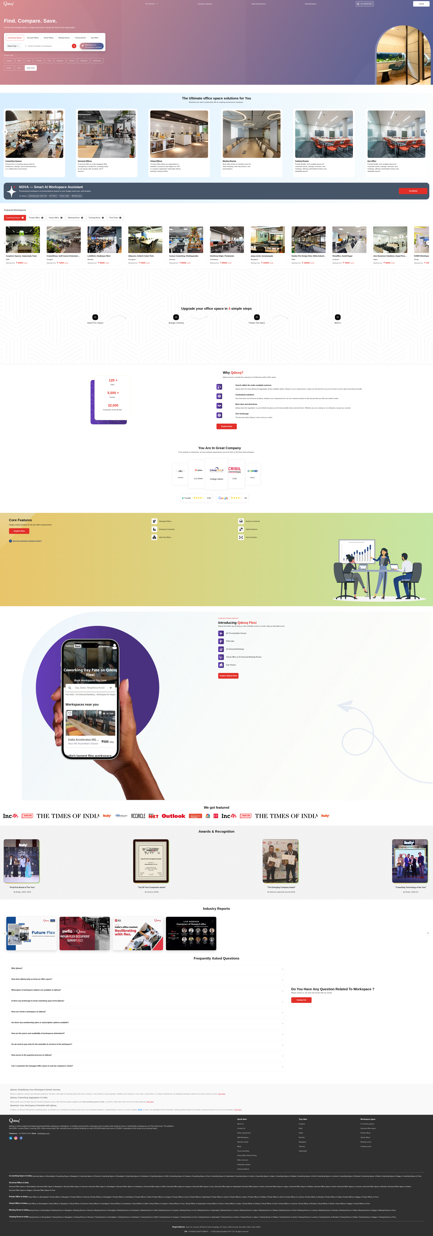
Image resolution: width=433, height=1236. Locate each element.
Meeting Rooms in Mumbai (329, 1210)
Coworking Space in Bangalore (67, 1176)
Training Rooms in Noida (349, 1217)
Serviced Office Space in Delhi (155, 1186)
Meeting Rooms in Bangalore (62, 1210)
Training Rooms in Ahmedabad (39, 1217)
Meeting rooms (365, 1142)
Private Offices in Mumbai (314, 1197)
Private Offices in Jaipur (238, 1197)
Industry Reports (243, 1169)
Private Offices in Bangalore (60, 1197)
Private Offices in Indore (220, 1197)
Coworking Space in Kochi (307, 1176)
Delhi (300, 1128)
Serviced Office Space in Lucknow (349, 1186)
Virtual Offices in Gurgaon (158, 1204)
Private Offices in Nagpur (352, 1197)
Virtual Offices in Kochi (269, 1204)
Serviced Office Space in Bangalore (50, 1186)
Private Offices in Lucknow (294, 1197)
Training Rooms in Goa (188, 1217)
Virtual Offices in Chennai (78, 1204)
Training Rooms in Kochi (288, 1217)
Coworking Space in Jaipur (265, 1176)
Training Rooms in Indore (230, 1217)
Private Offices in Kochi (275, 1197)
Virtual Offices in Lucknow (288, 1204)
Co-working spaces (367, 1124)
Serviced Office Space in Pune (44, 1190)
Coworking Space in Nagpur (392, 1176)
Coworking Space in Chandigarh (113, 1176)
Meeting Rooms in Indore (230, 1210)
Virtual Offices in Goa (177, 1204)
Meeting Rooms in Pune (387, 1210)
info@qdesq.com (43, 1133)
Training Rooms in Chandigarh (106, 1217)
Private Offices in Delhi (143, 1197)
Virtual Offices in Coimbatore (121, 1204)
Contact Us (241, 1128)
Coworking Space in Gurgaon (180, 1176)
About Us (240, 1124)
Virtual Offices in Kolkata (252, 1204)
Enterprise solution (244, 1164)
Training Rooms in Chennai (84, 1217)
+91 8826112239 (24, 1133)
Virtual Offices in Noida (326, 1204)
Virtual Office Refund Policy (247, 1155)
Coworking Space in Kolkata (286, 1176)
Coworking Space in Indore (245, 1176)
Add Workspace (310, 4)
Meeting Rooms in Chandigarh (105, 1210)
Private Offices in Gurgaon (162, 1197)
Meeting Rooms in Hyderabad (209, 1210)
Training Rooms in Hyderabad (209, 1217)
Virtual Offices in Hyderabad (196, 1204)
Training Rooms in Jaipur (249, 1217)
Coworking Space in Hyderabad (222, 1176)
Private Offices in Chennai (80, 1197)
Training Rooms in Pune (387, 1217)
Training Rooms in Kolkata (269, 1217)
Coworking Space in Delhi (159, 1176)
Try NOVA (413, 191)
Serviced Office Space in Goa (203, 1186)
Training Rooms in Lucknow (308, 1217)
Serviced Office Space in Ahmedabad (22, 1186)
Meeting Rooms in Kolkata (268, 1210)
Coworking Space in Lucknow (328, 1176)
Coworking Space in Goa (201, 1176)
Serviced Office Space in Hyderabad (228, 1186)
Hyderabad (303, 1151)
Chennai (302, 1146)
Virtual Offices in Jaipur (233, 1204)
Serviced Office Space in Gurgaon (179, 1186)
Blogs (239, 1146)
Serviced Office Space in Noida (399, 1186)
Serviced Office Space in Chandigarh (102, 1186)
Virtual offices (365, 1137)
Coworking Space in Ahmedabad (43, 1176)
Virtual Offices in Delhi (140, 1204)
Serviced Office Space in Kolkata (301, 1186)
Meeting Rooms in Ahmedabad (39, 1210)
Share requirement (244, 1133)
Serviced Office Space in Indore (253, 1186)
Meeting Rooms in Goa (188, 1210)
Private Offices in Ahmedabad (38, 1197)
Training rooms (365, 1146)
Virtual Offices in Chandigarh (99, 1204)
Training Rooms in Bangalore (62, 1217)
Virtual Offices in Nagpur (344, 1204)
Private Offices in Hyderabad (200, 1197)
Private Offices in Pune (370, 1197)
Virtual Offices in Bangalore (59, 1204)
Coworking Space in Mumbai (350, 1176)
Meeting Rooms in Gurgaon (169, 1210)
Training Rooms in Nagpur (368, 1217)
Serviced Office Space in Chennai (76, 1186)
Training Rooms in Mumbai (329, 1217)
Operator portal (242, 1142)
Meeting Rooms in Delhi (149, 1210)
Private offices (365, 1133)
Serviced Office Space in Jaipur (277, 1186)
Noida (301, 1133)
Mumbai (302, 1137)
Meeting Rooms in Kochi (288, 1210)
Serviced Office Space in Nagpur (21, 1190)
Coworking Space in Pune (412, 1176)
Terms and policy (243, 1151)
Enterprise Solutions (205, 4)
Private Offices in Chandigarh (101, 1197)
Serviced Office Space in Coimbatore (129, 1186)
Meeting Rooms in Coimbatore (128, 1210)
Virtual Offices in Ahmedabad (37, 1204)
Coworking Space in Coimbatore (137, 1176)
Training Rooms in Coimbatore (129, 1217)
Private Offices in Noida (333, 1197)
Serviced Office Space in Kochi (325, 1186)
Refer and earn (242, 1160)
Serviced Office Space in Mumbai (375, 1186)
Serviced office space (368, 1128)
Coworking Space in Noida (371, 1176)
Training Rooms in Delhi (149, 1217)
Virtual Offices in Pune (362, 1204)
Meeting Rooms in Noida (349, 1210)
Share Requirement (259, 4)
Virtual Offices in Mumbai (308, 1204)
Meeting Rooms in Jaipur (249, 1210)
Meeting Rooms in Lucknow (308, 1210)
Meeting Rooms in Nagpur (368, 1210)
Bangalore (302, 1142)
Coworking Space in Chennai (90, 1176)
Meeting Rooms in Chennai (83, 1210)
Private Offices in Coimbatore (123, 1197)
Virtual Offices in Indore (215, 1204)
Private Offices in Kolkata (257, 1197)
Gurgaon (302, 1124)
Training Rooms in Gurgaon (169, 1217)
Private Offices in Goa (181, 1197)
